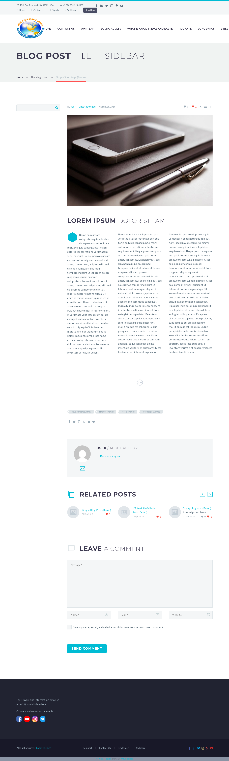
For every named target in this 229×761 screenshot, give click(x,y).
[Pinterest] (116, 5)
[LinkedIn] (101, 5)
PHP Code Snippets (103, 759)
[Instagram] (111, 5)
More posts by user (111, 456)
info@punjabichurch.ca (32, 704)
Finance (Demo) (106, 411)
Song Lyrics (206, 28)
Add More (72, 10)
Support (87, 748)
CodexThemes (43, 748)
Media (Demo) (128, 411)
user (73, 106)
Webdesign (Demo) (151, 411)
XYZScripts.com (127, 759)
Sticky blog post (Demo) (197, 508)
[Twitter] (106, 5)
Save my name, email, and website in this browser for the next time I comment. (118, 627)
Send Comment (86, 648)
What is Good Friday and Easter (150, 28)
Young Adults (111, 28)
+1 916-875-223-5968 (73, 5)
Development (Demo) (81, 411)
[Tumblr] (84, 421)
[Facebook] (96, 5)
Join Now (90, 10)
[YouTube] (121, 5)
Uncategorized (87, 106)
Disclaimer (123, 748)
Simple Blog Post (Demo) (96, 510)
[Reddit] (93, 421)
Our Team (88, 28)
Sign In (55, 10)
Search (56, 108)
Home (22, 10)
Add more (141, 748)
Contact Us (38, 10)
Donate (186, 28)
